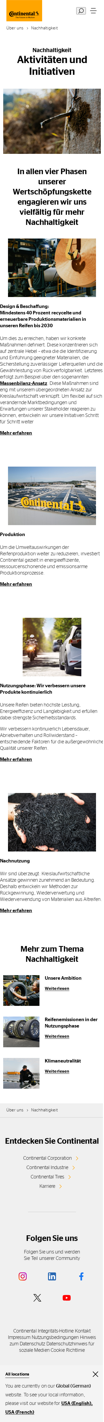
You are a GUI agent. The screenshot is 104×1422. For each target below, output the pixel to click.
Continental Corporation (47, 1158)
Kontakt (83, 1331)
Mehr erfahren (16, 433)
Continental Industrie (47, 1167)
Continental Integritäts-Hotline (43, 1331)
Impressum (19, 1337)
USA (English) (76, 1403)
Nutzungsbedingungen (55, 1337)
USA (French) (19, 1412)
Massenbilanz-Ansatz (23, 383)
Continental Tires (47, 1177)
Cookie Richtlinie (68, 1350)
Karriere (47, 1186)
